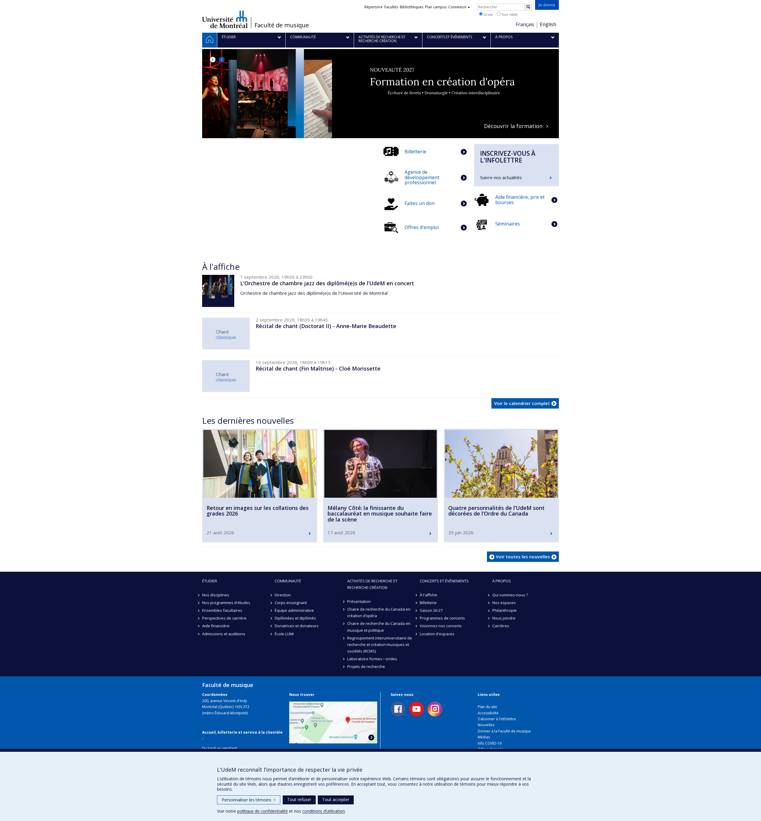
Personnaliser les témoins (249, 800)
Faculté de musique (281, 25)
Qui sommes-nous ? (510, 595)
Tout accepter (335, 799)
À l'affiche (428, 595)
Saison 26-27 (431, 610)
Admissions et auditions (223, 633)
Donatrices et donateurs (297, 625)
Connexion (457, 7)
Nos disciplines (215, 595)
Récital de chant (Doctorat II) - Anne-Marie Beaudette (326, 326)
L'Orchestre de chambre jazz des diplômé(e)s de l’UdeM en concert (327, 283)
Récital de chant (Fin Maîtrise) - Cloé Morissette (318, 368)
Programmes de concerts (442, 618)
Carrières (500, 625)
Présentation (359, 601)
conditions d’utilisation (323, 811)
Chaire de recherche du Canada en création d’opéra (379, 612)
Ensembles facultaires (222, 610)
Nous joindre (503, 618)
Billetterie (428, 602)
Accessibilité (488, 713)
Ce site (488, 14)
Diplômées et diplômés (295, 618)
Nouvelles (486, 724)
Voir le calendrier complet (522, 403)
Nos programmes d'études (226, 602)
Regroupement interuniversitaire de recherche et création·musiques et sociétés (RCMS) (379, 644)
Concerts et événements (444, 581)
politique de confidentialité (262, 811)
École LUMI (284, 633)
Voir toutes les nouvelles (523, 557)
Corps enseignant (291, 602)
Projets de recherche (366, 666)
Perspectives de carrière (224, 618)
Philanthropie (504, 610)
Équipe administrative (294, 610)
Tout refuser (299, 799)
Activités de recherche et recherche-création (372, 584)
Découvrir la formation (377, 126)
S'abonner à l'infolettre (497, 718)
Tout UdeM (509, 14)
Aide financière (215, 625)
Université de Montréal (225, 19)
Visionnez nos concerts (441, 625)
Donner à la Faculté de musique (504, 731)
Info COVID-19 (489, 743)
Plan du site (487, 706)
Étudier (209, 581)
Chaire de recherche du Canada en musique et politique (379, 627)
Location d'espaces (437, 633)
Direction (283, 595)
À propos (501, 581)
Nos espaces (504, 602)
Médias (484, 737)
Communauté (288, 581)
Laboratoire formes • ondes (372, 658)
